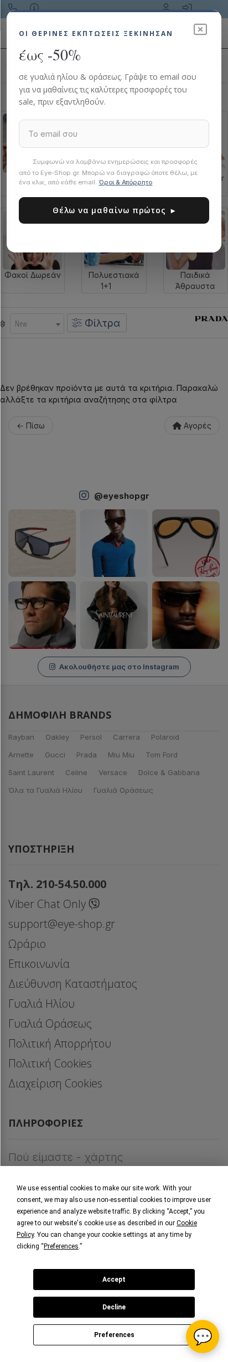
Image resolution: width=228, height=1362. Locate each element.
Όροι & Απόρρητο (125, 182)
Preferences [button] (61, 1246)
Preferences (114, 1335)
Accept (114, 1279)
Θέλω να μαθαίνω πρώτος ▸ (114, 210)
